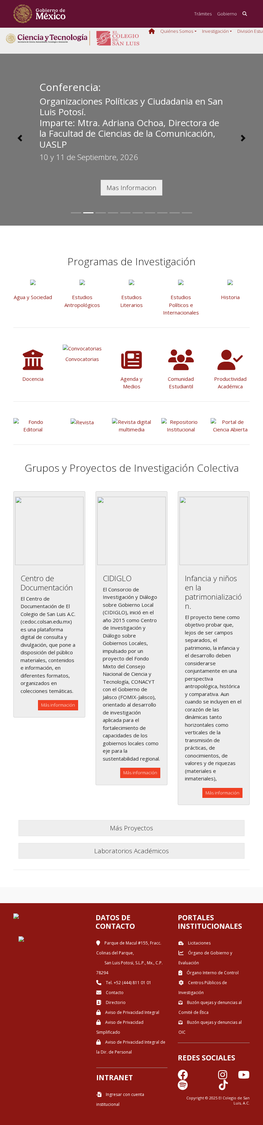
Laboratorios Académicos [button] (131, 850)
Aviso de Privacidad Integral (131, 1012)
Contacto (114, 992)
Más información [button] (58, 705)
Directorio (115, 1002)
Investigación (215, 31)
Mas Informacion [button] (131, 187)
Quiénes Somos (176, 31)
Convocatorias (82, 359)
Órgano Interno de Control (212, 973)
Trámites (203, 14)
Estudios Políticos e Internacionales (181, 305)
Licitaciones (199, 943)
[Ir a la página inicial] (39, 14)
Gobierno (227, 14)
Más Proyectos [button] (131, 827)
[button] (19, 138)
